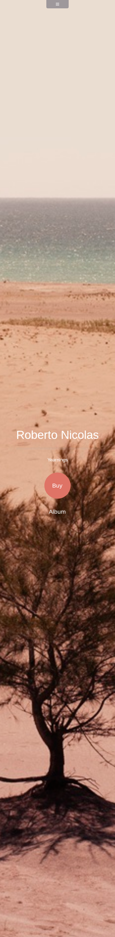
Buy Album (57, 490)
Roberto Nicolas (57, 434)
